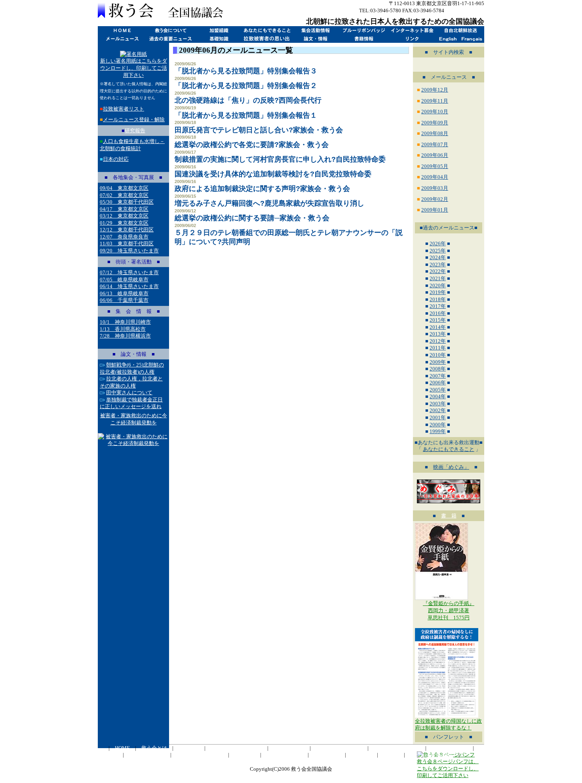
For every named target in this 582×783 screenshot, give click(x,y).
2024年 (438, 257)
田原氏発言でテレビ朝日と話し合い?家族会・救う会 (259, 130)
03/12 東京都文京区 (124, 216)
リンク (412, 38)
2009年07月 (434, 144)
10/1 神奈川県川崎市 (125, 322)
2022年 (438, 271)
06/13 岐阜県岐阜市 (124, 293)
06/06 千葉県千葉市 (124, 300)
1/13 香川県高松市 (123, 329)
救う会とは (170, 30)
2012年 (438, 341)
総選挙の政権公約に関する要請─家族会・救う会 (252, 218)
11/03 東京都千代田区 (127, 243)
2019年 (438, 292)
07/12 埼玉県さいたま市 (129, 272)
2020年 (438, 285)
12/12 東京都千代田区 (127, 230)
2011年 (438, 348)
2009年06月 (434, 155)
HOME (122, 30)
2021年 (438, 278)
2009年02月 (434, 199)
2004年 (438, 396)
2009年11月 (434, 101)
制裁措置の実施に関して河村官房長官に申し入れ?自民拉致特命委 (280, 159)
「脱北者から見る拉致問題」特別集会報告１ (246, 115)
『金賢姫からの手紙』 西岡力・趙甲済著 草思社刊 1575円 (448, 610)
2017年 (438, 306)
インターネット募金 (412, 30)
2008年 (438, 369)
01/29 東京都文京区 (124, 223)
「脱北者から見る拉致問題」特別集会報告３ (246, 71)
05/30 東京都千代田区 (127, 202)
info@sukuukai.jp (464, 10)
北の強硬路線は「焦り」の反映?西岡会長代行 (248, 100)
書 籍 (448, 516)
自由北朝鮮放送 (460, 30)
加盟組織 (218, 30)
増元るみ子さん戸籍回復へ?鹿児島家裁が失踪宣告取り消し (269, 203)
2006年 (438, 383)
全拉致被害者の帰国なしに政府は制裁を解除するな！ (448, 724)
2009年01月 (434, 210)
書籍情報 (363, 38)
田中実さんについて (129, 392)
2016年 (438, 313)
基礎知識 (218, 38)
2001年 (438, 417)
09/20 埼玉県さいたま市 (129, 251)
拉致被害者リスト (123, 109)
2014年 (438, 327)
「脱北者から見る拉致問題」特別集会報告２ (246, 86)
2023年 (438, 264)
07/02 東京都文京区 (124, 195)
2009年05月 (434, 166)
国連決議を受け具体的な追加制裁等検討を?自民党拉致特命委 (273, 174)
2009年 (438, 362)
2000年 (438, 425)
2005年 (438, 390)
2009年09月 (434, 123)
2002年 (438, 410)
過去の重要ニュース (170, 38)
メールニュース (122, 38)
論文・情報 (315, 38)
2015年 (438, 320)
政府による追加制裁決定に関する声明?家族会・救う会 (262, 189)
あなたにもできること (267, 30)
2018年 (438, 299)
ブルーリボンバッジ (363, 30)
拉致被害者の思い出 (267, 38)
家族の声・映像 (284, 755)
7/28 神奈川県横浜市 (125, 336)
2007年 (438, 376)
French (472, 38)
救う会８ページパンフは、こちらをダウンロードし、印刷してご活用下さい (448, 768)
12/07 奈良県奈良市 (124, 237)
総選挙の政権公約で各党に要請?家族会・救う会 (252, 145)
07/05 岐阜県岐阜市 (124, 280)
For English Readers (431, 755)
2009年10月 (434, 112)
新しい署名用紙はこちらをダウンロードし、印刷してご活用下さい (133, 68)
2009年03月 (434, 188)
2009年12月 (434, 90)
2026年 (438, 243)
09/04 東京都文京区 (124, 188)
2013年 (438, 334)
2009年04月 (434, 177)
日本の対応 (116, 159)
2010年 (438, 355)
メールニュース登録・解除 (134, 119)
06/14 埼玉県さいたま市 (129, 286)
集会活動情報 (315, 30)
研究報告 (135, 131)
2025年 (438, 251)
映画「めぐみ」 (451, 467)
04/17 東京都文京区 (124, 209)
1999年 (438, 431)
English (448, 38)
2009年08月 (434, 133)
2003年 (438, 404)
